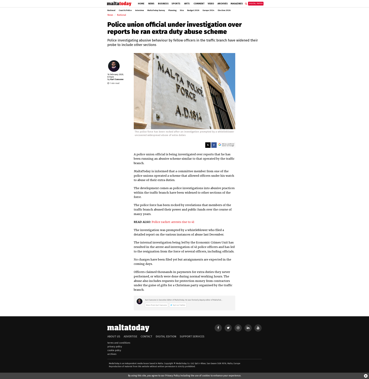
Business (163, 3)
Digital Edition (166, 336)
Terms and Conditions (118, 342)
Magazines (237, 3)
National (111, 10)
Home (141, 3)
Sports (176, 3)
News (151, 3)
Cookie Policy (114, 350)
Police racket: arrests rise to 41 (173, 222)
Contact (146, 336)
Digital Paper (256, 3)
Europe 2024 (208, 10)
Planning (172, 10)
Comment (199, 3)
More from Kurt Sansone (156, 305)
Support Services (192, 336)
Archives (223, 3)
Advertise (130, 336)
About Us (113, 336)
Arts (187, 3)
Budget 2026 (193, 10)
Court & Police (125, 10)
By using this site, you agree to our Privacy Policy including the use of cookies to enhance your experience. (184, 375)
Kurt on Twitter (179, 305)
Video (211, 3)
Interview (139, 10)
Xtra (182, 10)
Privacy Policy (114, 346)
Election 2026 (224, 10)
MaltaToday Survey (156, 10)
